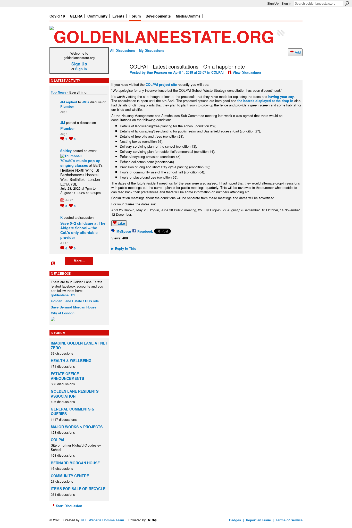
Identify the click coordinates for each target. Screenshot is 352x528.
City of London (62, 313)
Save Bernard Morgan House (73, 307)
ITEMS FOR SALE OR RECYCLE (78, 488)
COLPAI (57, 439)
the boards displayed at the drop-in (265, 100)
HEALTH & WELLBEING (71, 360)
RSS (53, 263)
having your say (281, 96)
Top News (58, 92)
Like (121, 223)
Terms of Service (289, 519)
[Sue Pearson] (118, 77)
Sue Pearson (157, 72)
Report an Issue (258, 519)
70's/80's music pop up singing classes (80, 163)
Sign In (286, 3)
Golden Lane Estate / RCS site (75, 300)
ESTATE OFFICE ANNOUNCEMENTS (67, 376)
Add (298, 52)
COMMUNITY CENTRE (70, 475)
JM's (85, 101)
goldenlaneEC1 (63, 294)
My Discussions (151, 50)
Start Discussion (69, 505)
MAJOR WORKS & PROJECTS (77, 426)
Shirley (66, 150)
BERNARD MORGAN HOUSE (75, 462)
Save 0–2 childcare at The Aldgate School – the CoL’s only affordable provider (82, 230)
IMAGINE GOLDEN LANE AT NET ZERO (79, 345)
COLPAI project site (161, 84)
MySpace (123, 231)
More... (79, 260)
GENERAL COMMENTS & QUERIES (72, 411)
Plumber (67, 106)
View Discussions (247, 72)
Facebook (145, 231)
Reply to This (123, 248)
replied (71, 101)
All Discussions (122, 50)
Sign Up (273, 3)
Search (347, 3)
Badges (235, 519)
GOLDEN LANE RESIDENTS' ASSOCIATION (75, 393)
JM (62, 101)
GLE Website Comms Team (102, 519)
